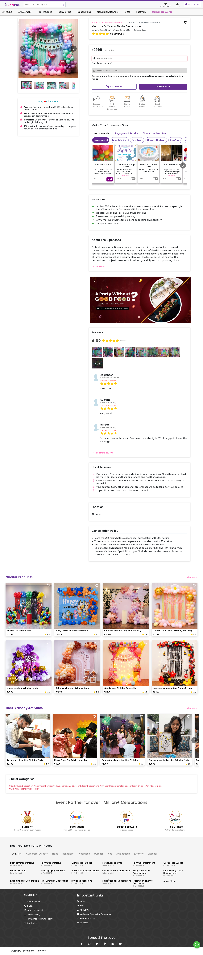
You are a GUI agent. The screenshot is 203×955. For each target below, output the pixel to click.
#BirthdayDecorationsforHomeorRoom (118, 786)
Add (109, 179)
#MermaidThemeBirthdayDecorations (52, 786)
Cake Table (175, 140)
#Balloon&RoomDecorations (85, 786)
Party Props (137, 140)
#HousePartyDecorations (150, 786)
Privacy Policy (33, 914)
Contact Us (32, 923)
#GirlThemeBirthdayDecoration (24, 788)
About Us (84, 909)
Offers (83, 901)
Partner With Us (87, 918)
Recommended (100, 140)
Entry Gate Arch (119, 140)
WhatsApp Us (33, 901)
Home (94, 22)
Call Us (30, 906)
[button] (42, 4)
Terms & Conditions (36, 910)
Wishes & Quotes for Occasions (95, 914)
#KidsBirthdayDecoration (21, 786)
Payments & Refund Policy (39, 918)
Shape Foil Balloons (156, 140)
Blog (82, 905)
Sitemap (84, 922)
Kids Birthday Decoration (112, 22)
